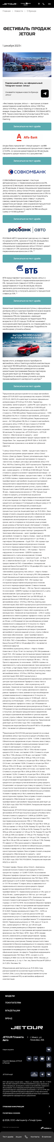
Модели (10, 996)
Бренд (8, 1018)
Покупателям (13, 1002)
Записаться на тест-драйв (27, 126)
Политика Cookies (11, 1113)
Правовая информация (13, 1106)
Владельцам (12, 1010)
